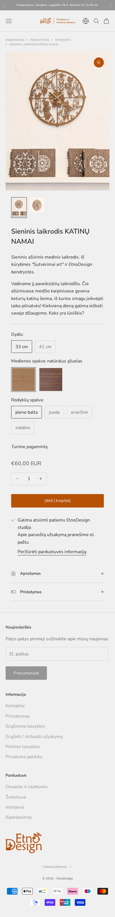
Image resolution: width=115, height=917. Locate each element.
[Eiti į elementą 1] (19, 207)
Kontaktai (15, 706)
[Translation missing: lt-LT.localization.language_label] (86, 21)
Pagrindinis (15, 40)
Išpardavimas (19, 817)
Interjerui (63, 40)
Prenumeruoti (26, 673)
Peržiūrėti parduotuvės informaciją (52, 552)
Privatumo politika (24, 757)
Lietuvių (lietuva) (55, 867)
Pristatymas (18, 716)
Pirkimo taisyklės (23, 747)
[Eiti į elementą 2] (37, 205)
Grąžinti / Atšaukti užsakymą (34, 737)
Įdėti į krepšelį (57, 500)
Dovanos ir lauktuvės (27, 787)
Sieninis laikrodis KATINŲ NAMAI (33, 44)
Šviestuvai (16, 797)
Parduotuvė (39, 40)
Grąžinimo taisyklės (25, 726)
